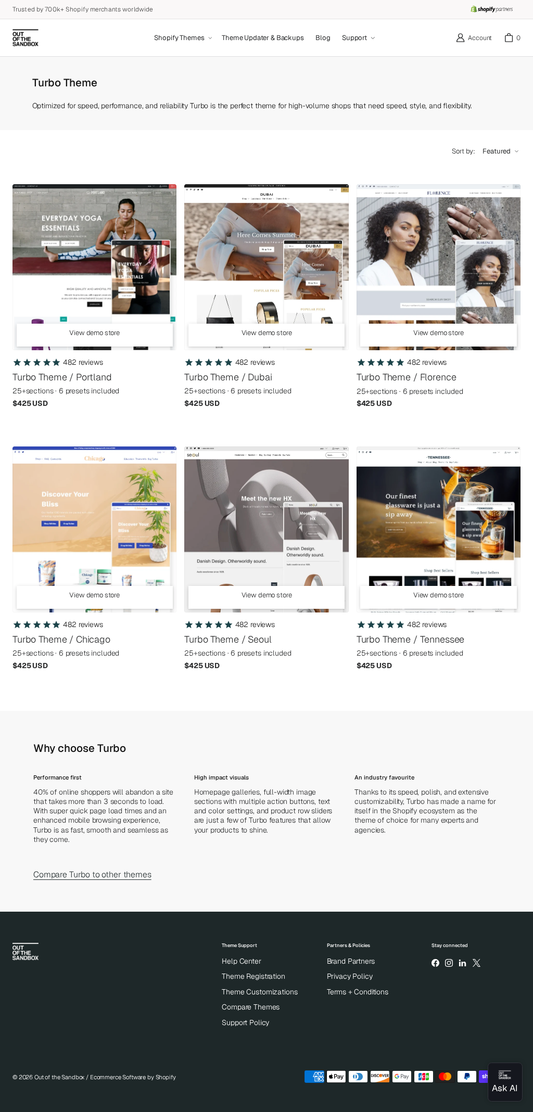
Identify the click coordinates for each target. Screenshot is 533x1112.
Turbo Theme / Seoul (227, 639)
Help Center (241, 961)
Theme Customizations (259, 991)
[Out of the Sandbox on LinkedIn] (462, 963)
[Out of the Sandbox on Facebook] (435, 963)
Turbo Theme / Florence (406, 377)
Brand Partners (351, 961)
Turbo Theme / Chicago (61, 639)
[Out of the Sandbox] (25, 38)
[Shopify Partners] (492, 9)
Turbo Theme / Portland (62, 377)
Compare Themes (251, 1007)
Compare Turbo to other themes (92, 875)
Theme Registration (253, 976)
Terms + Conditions (357, 991)
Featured (497, 151)
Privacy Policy (350, 976)
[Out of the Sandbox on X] (476, 963)
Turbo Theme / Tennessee (411, 639)
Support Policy (245, 1022)
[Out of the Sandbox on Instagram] (448, 963)
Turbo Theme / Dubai (228, 377)
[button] (182, 38)
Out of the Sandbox (59, 1077)
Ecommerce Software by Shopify (133, 1077)
